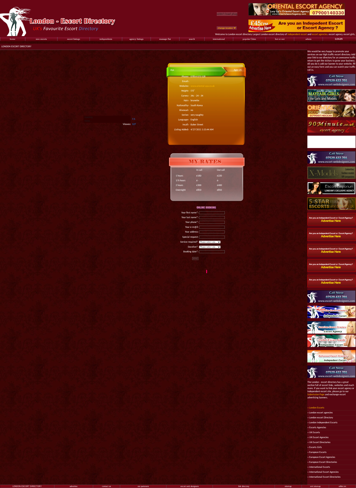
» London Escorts (315, 408)
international (219, 39)
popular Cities (249, 39)
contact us (106, 486)
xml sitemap (315, 486)
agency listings (136, 39)
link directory (243, 486)
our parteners (143, 486)
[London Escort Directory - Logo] (60, 35)
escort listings (73, 39)
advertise (73, 486)
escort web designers (189, 486)
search (192, 39)
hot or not (280, 39)
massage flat (165, 39)
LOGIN (339, 39)
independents (106, 39)
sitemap (288, 486)
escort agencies (310, 34)
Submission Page (315, 394)
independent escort (287, 34)
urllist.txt (342, 486)
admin (309, 39)
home (12, 39)
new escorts (41, 39)
